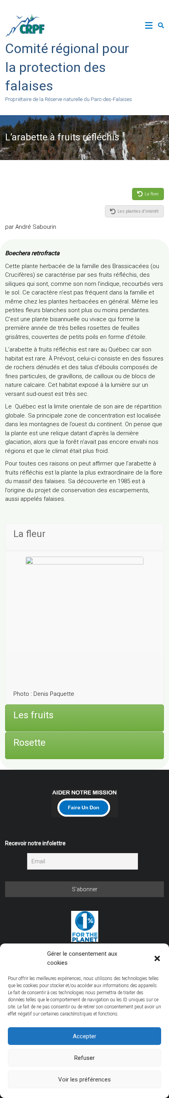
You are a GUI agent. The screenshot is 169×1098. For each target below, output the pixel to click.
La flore (152, 194)
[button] (157, 958)
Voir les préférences (84, 1079)
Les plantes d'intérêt (138, 211)
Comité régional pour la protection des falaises (67, 67)
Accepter (84, 1036)
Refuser (84, 1057)
